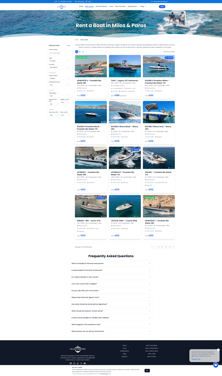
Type (50, 58)
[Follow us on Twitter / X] (81, 363)
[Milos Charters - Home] (61, 6)
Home (81, 6)
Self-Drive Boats (101, 6)
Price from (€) (53, 112)
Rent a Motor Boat (151, 351)
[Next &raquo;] (173, 247)
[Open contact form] (215, 365)
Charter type (53, 75)
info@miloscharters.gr (160, 1)
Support (124, 357)
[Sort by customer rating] (79, 51)
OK (147, 370)
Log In (162, 6)
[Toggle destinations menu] (138, 6)
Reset (68, 45)
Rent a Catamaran (151, 348)
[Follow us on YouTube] (85, 363)
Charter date (53, 49)
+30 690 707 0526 (63, 1)
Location (51, 64)
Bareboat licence (54, 82)
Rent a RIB (151, 354)
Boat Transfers (120, 6)
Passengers (52, 93)
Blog (142, 6)
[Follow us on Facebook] (71, 363)
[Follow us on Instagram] (74, 363)
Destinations (132, 6)
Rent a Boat (89, 6)
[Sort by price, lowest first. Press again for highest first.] (76, 51)
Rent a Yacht (151, 357)
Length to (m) (64, 99)
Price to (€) (64, 112)
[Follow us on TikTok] (78, 363)
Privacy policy (104, 374)
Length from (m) (53, 100)
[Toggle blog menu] (145, 6)
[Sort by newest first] (83, 51)
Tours (111, 6)
